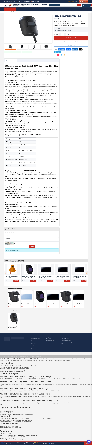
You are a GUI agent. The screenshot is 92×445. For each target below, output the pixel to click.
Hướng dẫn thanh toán (50, 338)
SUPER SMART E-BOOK (35, 338)
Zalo (77, 1)
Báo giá (16, 280)
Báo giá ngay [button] (84, 1)
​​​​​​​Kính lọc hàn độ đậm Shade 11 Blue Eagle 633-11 (53, 304)
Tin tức (32, 340)
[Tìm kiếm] (79, 5)
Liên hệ (32, 345)
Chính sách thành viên (65, 337)
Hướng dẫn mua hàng (50, 337)
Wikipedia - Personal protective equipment (9, 412)
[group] (28, 29)
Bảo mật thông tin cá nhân (66, 345)
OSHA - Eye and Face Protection (7, 411)
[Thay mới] (15, 243)
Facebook (63, 49)
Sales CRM (87, 5)
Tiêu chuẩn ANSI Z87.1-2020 (6, 410)
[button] (87, 273)
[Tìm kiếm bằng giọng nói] (76, 5)
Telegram (58, 52)
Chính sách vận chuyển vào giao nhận (67, 343)
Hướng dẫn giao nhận (50, 340)
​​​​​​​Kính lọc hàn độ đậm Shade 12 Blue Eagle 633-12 (79, 304)
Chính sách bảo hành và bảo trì (66, 340)
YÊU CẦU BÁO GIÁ (72, 38)
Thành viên (33, 343)
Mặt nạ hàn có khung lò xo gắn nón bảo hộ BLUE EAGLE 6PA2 (13, 304)
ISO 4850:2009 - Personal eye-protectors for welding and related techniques (16, 414)
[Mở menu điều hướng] (5, 5)
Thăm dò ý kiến (34, 347)
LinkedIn (75, 49)
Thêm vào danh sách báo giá (72, 41)
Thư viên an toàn (34, 348)
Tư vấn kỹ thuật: (71, 45)
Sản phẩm (33, 337)
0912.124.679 (71, 1)
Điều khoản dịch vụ (49, 342)
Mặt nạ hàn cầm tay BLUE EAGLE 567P (12, 327)
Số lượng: (56, 34)
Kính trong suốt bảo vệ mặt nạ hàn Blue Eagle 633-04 (26, 304)
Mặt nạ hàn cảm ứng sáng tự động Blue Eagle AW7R (39, 304)
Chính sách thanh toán (65, 338)
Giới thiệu (33, 342)
